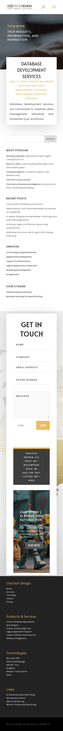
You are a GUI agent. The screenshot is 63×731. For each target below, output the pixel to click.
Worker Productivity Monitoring (21, 704)
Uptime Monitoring (15, 701)
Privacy (9, 601)
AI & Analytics (12, 625)
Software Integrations (16, 638)
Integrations (12, 274)
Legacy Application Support (19, 631)
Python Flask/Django (15, 661)
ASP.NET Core (12, 665)
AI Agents (10, 668)
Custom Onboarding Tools (18, 628)
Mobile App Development (18, 270)
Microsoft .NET (13, 658)
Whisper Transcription (16, 671)
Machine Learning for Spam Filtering (24, 296)
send (43, 425)
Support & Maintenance (18, 261)
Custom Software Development (21, 635)
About (9, 588)
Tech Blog (11, 595)
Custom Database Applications (20, 621)
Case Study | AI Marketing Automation (24, 204)
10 (45, 567)
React (9, 674)
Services (32, 98)
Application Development (19, 257)
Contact (9, 598)
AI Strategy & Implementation (21, 252)
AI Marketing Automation (18, 292)
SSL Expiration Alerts (15, 698)
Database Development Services (31, 69)
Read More (34, 545)
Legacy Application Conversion (21, 265)
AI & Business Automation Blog (20, 694)
